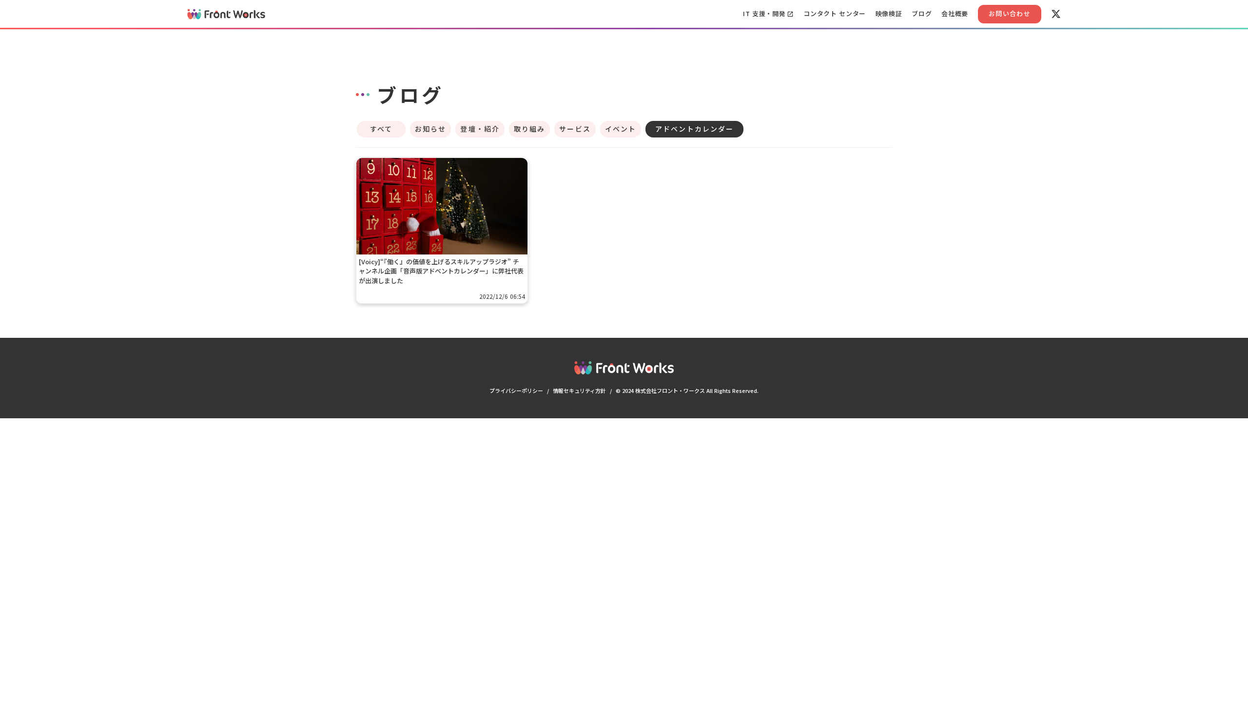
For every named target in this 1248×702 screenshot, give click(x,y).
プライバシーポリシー (516, 390)
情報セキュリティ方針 (579, 390)
